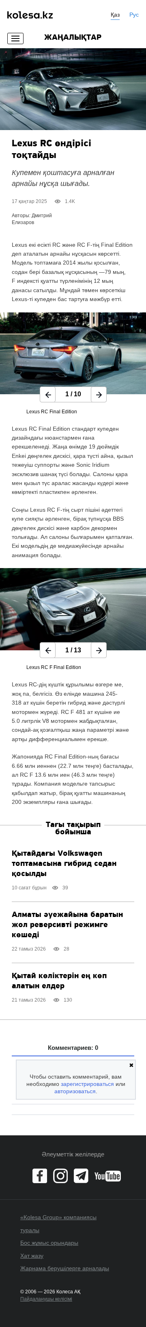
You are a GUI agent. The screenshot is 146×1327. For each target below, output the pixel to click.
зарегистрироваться (87, 1084)
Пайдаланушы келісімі (46, 1299)
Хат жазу (31, 1255)
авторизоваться (75, 1091)
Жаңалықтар (72, 38)
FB (39, 1176)
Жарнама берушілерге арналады (64, 1268)
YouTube (107, 1176)
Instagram (60, 1176)
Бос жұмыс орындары (49, 1242)
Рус (134, 14)
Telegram (81, 1176)
